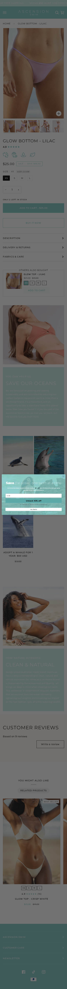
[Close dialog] (63, 476)
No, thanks (33, 509)
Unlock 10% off (33, 500)
